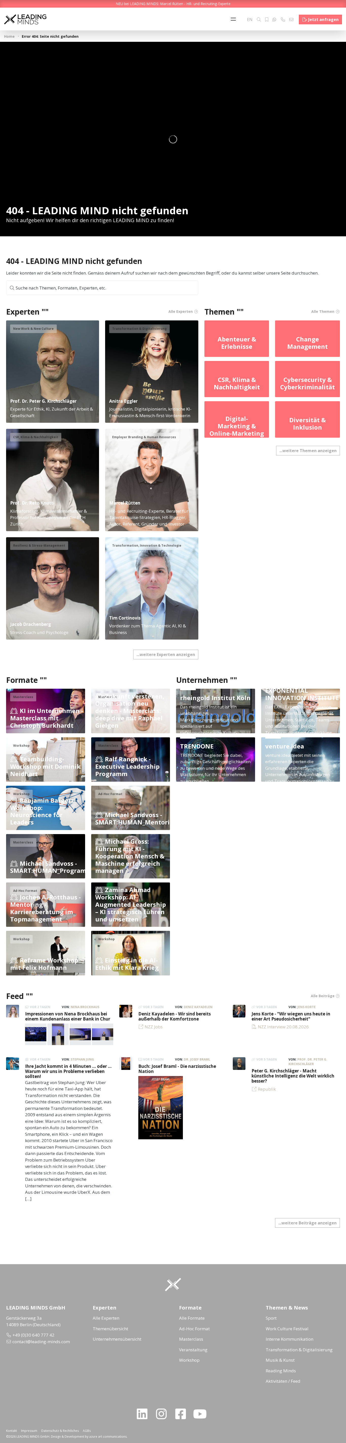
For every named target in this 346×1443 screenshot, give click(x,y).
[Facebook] (182, 1414)
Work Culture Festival (287, 1329)
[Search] (259, 19)
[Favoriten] (267, 19)
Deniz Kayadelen (198, 1007)
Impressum (29, 1431)
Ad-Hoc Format (194, 1329)
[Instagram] (163, 1414)
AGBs (87, 1431)
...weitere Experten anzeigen (166, 654)
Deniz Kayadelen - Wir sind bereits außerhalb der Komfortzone (174, 1016)
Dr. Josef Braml (197, 1059)
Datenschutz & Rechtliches (60, 1431)
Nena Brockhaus (85, 1007)
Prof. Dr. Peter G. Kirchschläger (308, 1061)
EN (250, 19)
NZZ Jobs (154, 1027)
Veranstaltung (193, 1350)
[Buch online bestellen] (160, 1107)
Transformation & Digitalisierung (299, 1350)
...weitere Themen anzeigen (308, 450)
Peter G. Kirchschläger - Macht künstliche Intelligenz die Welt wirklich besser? (293, 1076)
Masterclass (191, 1339)
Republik (267, 1089)
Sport (271, 1318)
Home (9, 36)
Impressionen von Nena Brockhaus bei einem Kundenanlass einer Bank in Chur (67, 1016)
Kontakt (11, 1431)
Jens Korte (306, 1007)
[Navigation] (234, 19)
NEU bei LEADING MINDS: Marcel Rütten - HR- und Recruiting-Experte (173, 3)
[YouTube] (202, 1414)
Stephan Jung (82, 1059)
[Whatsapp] (274, 19)
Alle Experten (106, 1318)
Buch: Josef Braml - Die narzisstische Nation (177, 1068)
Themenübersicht (110, 1329)
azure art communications (108, 1436)
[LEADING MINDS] (25, 19)
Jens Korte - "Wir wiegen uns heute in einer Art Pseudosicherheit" (291, 1016)
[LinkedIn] (144, 1414)
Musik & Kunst (280, 1360)
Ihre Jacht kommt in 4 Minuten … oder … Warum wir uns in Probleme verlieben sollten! (68, 1071)
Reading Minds (281, 1371)
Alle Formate (192, 1318)
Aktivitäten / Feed (283, 1381)
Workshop (189, 1360)
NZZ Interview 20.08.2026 (283, 1027)
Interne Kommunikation (289, 1339)
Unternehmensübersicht (117, 1339)
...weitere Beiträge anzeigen (307, 1223)
